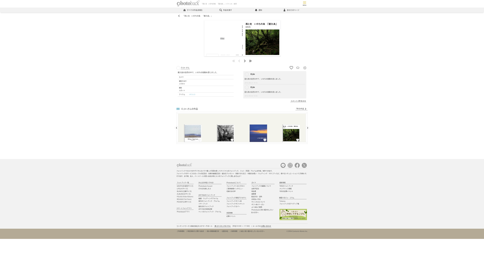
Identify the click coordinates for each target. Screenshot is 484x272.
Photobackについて (233, 182)
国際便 (253, 194)
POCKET (184, 202)
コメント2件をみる (298, 101)
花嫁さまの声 (231, 191)
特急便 (253, 191)
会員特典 (229, 213)
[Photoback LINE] (283, 167)
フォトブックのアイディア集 (289, 204)
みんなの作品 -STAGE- (206, 182)
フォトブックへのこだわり (235, 186)
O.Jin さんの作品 (189, 109)
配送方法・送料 (256, 196)
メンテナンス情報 (285, 188)
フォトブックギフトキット (235, 204)
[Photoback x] (304, 167)
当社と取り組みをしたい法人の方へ (252, 231)
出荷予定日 (255, 188)
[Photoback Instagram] (290, 167)
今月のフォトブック (286, 186)
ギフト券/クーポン (257, 204)
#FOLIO (192, 94)
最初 (233, 61)
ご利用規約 (180, 231)
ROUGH (184, 199)
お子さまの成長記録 (205, 209)
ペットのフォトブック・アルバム (210, 211)
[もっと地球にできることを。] (293, 219)
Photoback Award (205, 186)
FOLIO (185, 196)
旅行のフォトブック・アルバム (209, 201)
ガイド (253, 182)
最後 (250, 61)
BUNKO (184, 191)
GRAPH (185, 186)
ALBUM (184, 194)
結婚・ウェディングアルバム (208, 198)
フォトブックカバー (233, 206)
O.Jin (252, 74)
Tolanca (282, 201)
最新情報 (282, 182)
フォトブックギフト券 (234, 201)
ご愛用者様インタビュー (234, 188)
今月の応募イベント (286, 191)
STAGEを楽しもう (205, 188)
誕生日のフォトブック (206, 206)
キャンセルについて (258, 202)
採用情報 (234, 231)
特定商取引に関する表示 (195, 231)
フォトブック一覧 (183, 182)
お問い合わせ (266, 226)
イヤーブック (203, 204)
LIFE (182, 188)
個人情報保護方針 (213, 231)
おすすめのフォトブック (207, 195)
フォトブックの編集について (261, 186)
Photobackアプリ (183, 211)
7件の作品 (300, 109)
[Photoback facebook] (297, 167)
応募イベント (231, 216)
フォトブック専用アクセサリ (236, 197)
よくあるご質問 (256, 207)
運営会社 (225, 231)
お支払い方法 (256, 199)
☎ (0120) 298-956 (223, 226)
